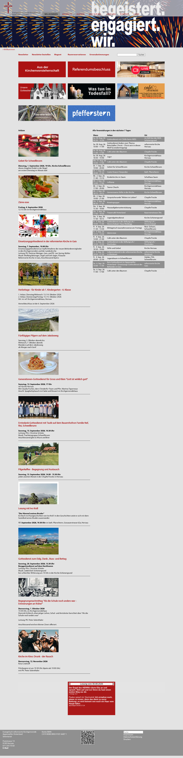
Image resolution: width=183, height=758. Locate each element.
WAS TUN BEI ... (95, 14)
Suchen (141, 55)
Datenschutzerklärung (133, 737)
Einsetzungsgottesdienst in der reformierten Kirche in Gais (47, 241)
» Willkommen (9, 49)
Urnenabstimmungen (99, 54)
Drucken (127, 739)
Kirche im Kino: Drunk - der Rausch (35, 656)
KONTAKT (124, 14)
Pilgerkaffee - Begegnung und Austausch (38, 469)
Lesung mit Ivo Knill (28, 508)
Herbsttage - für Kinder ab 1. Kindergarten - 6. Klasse (44, 289)
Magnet (57, 54)
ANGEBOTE (67, 14)
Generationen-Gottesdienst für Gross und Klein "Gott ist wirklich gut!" (53, 379)
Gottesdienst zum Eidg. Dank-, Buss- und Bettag (42, 558)
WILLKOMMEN (51, 14)
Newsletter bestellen (41, 54)
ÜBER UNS (111, 14)
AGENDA (80, 14)
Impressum (128, 735)
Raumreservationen (77, 54)
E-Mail (5, 748)
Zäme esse (23, 202)
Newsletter (23, 54)
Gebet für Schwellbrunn (30, 160)
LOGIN (136, 14)
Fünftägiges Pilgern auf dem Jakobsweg (38, 335)
